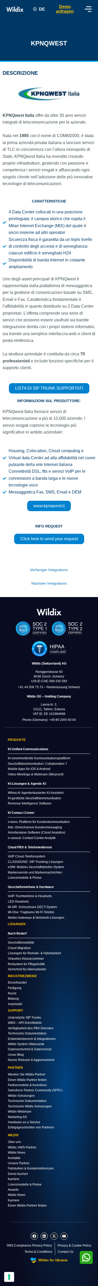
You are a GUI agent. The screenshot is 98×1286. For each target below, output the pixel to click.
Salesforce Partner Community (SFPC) (35, 1090)
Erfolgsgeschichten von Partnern (31, 1127)
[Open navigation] (88, 9)
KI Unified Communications (28, 749)
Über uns (14, 1142)
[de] (49, 611)
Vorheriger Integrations (49, 570)
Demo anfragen (65, 8)
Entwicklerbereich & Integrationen (32, 1039)
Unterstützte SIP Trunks (24, 1017)
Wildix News (16, 1152)
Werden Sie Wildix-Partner (26, 1074)
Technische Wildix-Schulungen (30, 1106)
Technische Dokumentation (27, 1033)
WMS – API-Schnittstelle (25, 1023)
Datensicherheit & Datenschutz (30, 1049)
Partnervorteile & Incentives (27, 1085)
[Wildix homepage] (15, 9)
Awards (13, 1190)
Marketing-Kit (17, 1117)
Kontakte (14, 1158)
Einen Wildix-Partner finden (27, 1080)
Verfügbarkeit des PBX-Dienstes (30, 1028)
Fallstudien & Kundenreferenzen (31, 1168)
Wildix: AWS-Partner (22, 1147)
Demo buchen (18, 1174)
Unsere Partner (19, 1163)
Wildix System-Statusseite (26, 1044)
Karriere (13, 1179)
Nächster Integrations (49, 583)
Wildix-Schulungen (21, 1096)
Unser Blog (16, 1055)
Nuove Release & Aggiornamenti (31, 1060)
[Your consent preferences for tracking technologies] (9, 1277)
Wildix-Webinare (19, 1111)
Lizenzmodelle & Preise (25, 1184)
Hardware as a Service (24, 1122)
